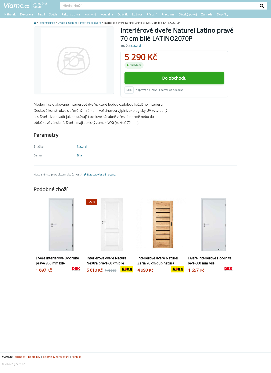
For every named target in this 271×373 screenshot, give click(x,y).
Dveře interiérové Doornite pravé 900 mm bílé (57, 260)
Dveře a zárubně (67, 23)
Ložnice (137, 14)
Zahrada (207, 14)
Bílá (79, 155)
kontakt (76, 357)
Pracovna (168, 14)
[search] (158, 6)
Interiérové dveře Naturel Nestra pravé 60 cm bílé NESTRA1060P (107, 263)
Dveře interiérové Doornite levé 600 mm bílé (209, 260)
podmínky (34, 357)
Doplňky (222, 14)
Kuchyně (90, 14)
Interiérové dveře (90, 23)
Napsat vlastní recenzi (101, 174)
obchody (20, 357)
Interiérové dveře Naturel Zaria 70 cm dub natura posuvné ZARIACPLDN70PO (159, 263)
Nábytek (10, 14)
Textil (41, 14)
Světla (53, 14)
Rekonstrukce (71, 14)
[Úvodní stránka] (35, 23)
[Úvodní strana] (29, 5)
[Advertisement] (135, 314)
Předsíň (152, 14)
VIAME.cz (7, 357)
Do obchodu (174, 78)
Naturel (136, 45)
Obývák (123, 14)
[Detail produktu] (79, 249)
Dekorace (26, 14)
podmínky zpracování (56, 357)
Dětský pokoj (188, 14)
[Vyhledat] (262, 5)
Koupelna (106, 14)
